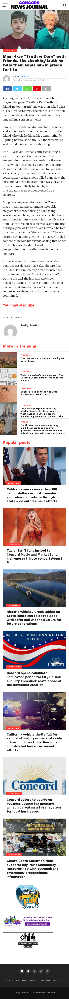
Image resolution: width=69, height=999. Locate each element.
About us (58, 980)
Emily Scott (23, 76)
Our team (45, 980)
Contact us (12, 980)
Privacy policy (29, 980)
